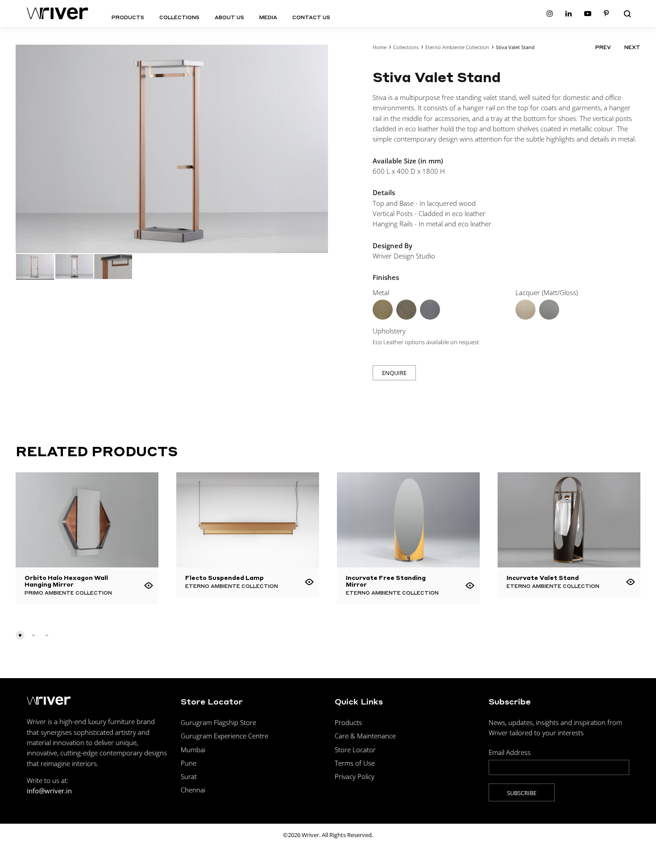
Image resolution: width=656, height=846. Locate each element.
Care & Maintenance (365, 735)
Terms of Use (355, 762)
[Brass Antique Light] (383, 310)
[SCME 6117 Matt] (525, 310)
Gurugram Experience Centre (224, 735)
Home (379, 47)
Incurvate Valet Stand (543, 577)
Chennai (193, 789)
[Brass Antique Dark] (406, 310)
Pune (188, 762)
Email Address (510, 752)
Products (128, 17)
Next (632, 47)
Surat (189, 776)
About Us (229, 17)
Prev (603, 47)
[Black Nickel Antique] (430, 310)
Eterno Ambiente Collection (457, 47)
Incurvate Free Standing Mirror (386, 581)
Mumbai (193, 749)
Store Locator (355, 749)
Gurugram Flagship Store (218, 722)
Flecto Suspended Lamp (224, 577)
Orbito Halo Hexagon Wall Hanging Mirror (66, 581)
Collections (179, 17)
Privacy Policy (354, 776)
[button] (20, 635)
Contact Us (311, 17)
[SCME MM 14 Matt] (549, 310)
